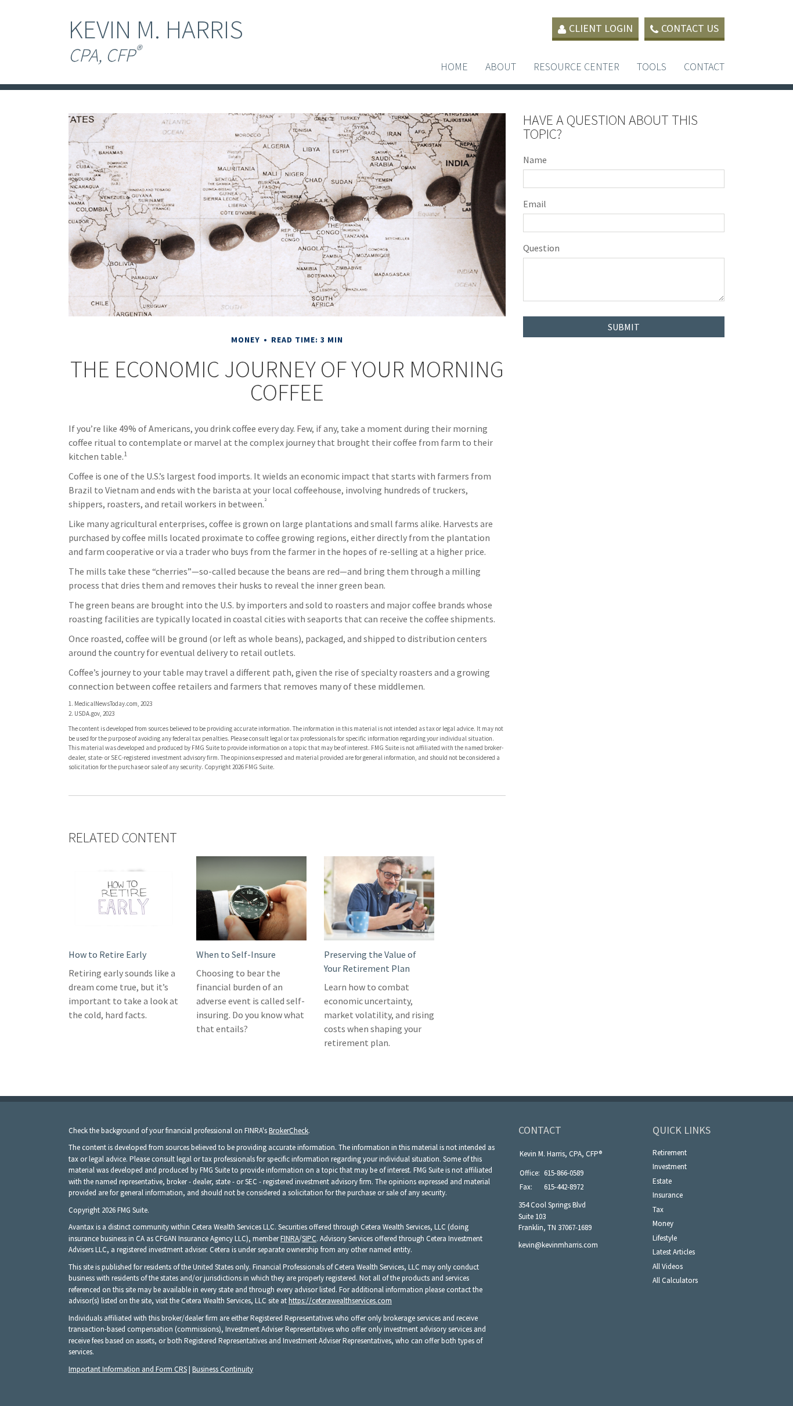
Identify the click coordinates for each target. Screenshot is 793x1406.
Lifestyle (665, 1238)
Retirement (670, 1153)
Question (541, 248)
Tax (658, 1209)
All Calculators (675, 1280)
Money (663, 1223)
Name (535, 159)
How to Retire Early (107, 954)
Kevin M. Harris (156, 40)
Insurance (668, 1195)
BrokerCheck (288, 1130)
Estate (662, 1181)
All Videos (668, 1266)
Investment (670, 1166)
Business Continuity (222, 1369)
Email (534, 204)
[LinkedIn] (525, 1264)
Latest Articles (674, 1252)
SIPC (309, 1238)
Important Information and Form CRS (128, 1369)
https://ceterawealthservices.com (340, 1301)
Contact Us (690, 28)
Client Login (601, 28)
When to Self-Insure (236, 954)
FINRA (289, 1238)
